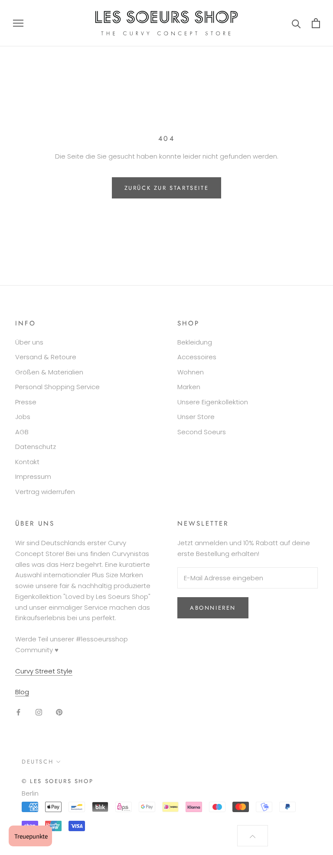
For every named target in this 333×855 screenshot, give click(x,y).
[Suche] (296, 23)
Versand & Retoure (45, 356)
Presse (25, 401)
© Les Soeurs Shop (57, 781)
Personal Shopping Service (57, 386)
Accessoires (196, 356)
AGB (22, 431)
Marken (188, 386)
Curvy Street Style (43, 671)
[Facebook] (18, 711)
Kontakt (27, 461)
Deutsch (37, 761)
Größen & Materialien (49, 372)
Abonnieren (213, 608)
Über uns (29, 342)
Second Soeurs (201, 431)
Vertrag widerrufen (45, 491)
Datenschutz (35, 446)
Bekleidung (194, 342)
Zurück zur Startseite (166, 188)
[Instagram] (39, 711)
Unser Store (196, 416)
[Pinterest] (59, 711)
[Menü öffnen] (18, 23)
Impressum (33, 476)
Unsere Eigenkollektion (212, 401)
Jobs (22, 416)
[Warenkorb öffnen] (316, 23)
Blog (22, 691)
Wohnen (190, 372)
